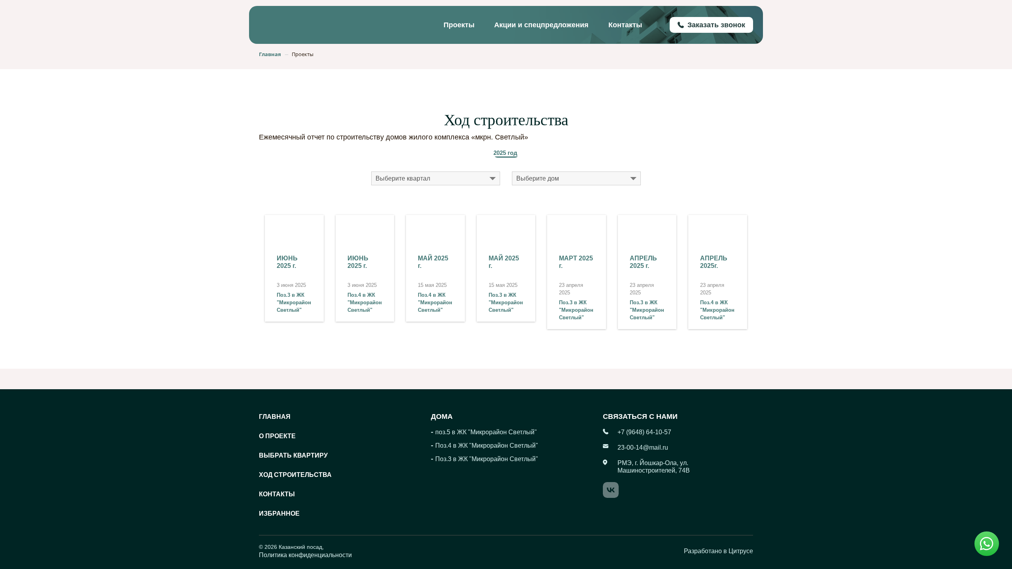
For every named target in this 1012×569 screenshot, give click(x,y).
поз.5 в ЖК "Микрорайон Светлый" (486, 432)
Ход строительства (295, 474)
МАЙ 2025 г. (433, 262)
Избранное (279, 513)
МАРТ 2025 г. (576, 262)
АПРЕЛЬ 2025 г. (643, 262)
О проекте (277, 436)
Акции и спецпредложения (541, 25)
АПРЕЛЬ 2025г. (713, 262)
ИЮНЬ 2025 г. (287, 262)
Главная (275, 416)
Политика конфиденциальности (305, 555)
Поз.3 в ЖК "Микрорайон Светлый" (294, 302)
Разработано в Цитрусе (718, 551)
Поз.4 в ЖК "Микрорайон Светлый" (364, 302)
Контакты (625, 25)
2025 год (505, 152)
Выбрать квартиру (293, 455)
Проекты (459, 25)
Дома (442, 416)
